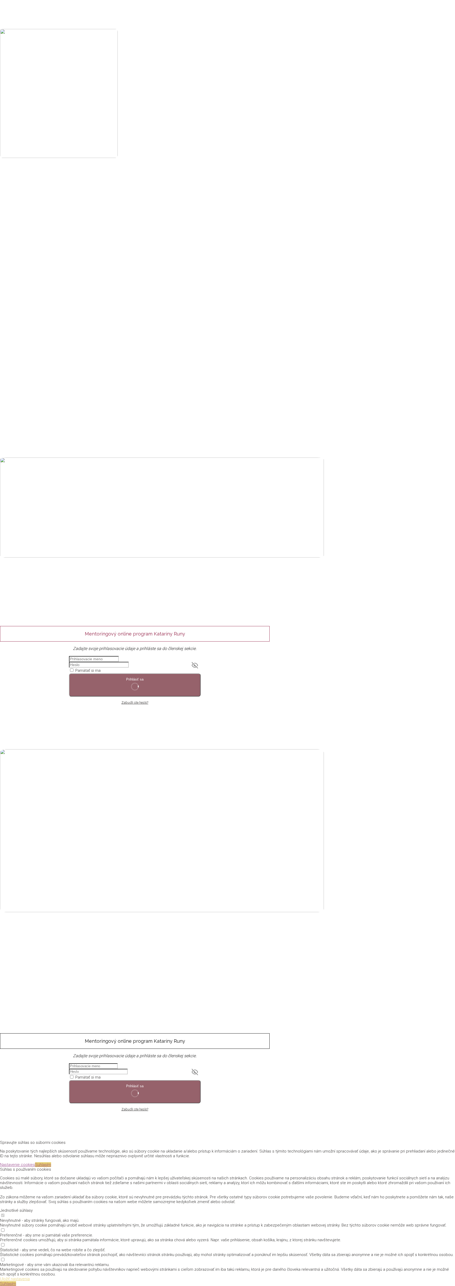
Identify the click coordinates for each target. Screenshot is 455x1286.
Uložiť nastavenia (15, 1279)
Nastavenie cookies (17, 1164)
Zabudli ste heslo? (134, 702)
